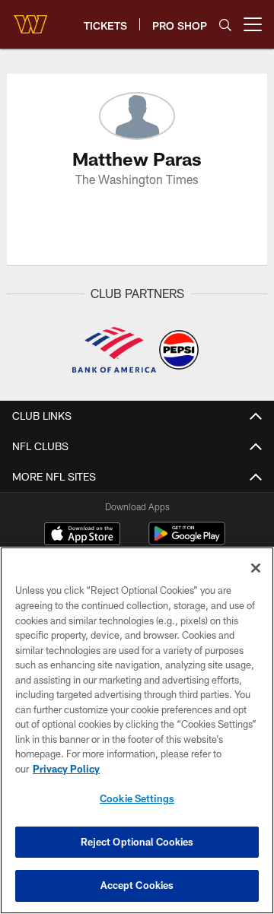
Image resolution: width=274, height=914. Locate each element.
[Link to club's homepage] (30, 18)
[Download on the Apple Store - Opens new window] (82, 535)
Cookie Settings (137, 798)
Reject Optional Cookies (137, 842)
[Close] (255, 568)
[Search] (225, 24)
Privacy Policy (66, 769)
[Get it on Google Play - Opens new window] (187, 541)
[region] (137, 730)
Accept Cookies (137, 885)
